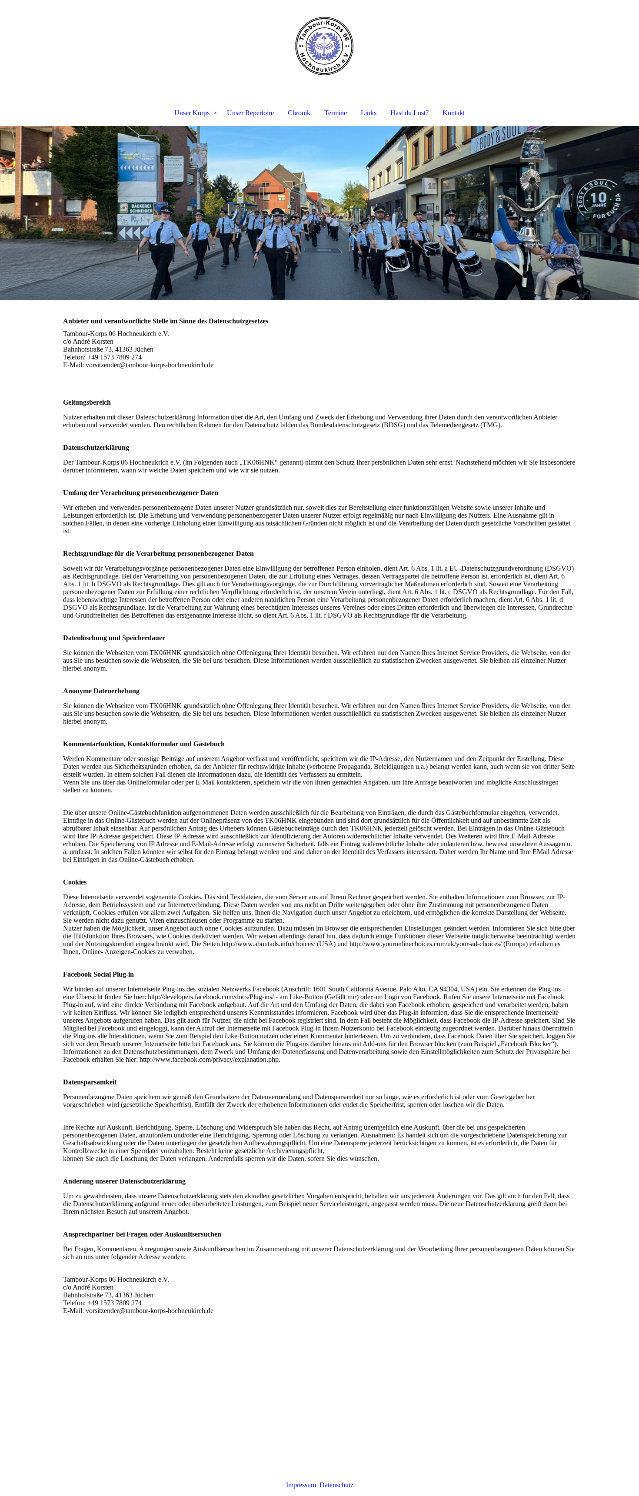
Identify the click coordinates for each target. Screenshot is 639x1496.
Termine (335, 112)
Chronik (299, 112)
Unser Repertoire (250, 112)
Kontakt (454, 112)
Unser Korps (192, 112)
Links (368, 112)
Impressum (301, 1484)
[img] (319, 46)
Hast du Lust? (409, 112)
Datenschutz (336, 1484)
